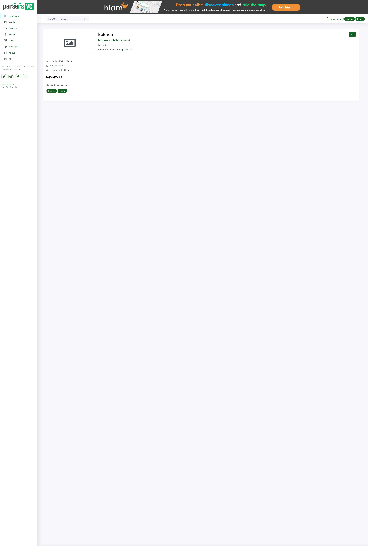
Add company (335, 19)
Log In (360, 19)
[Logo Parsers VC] (18, 6)
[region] (18, 273)
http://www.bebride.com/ (114, 40)
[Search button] (85, 18)
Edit (352, 34)
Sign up (349, 19)
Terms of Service (8, 66)
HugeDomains (125, 49)
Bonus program (7, 84)
